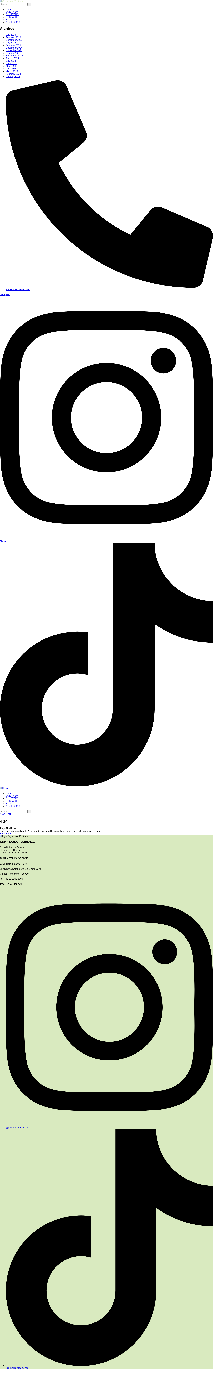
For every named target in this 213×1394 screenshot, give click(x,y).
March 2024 (12, 71)
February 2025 (13, 45)
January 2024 (13, 76)
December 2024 (14, 48)
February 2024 (13, 74)
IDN (9, 814)
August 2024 (12, 58)
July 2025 (11, 42)
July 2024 (11, 61)
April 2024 (11, 68)
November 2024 (14, 50)
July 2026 (11, 35)
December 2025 (14, 40)
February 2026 (13, 37)
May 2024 (11, 66)
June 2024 (11, 63)
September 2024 (14, 55)
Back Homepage (8, 833)
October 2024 (13, 53)
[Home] (4, 788)
